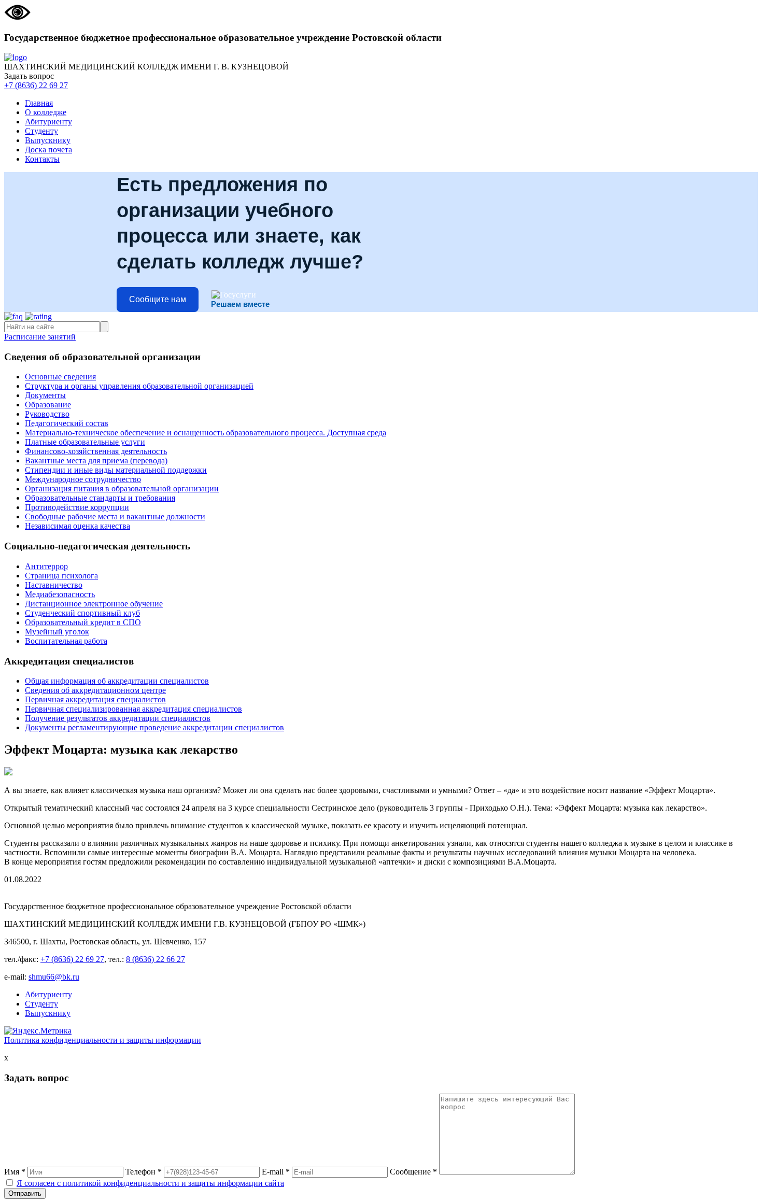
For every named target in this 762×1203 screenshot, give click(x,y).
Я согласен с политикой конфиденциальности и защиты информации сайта (150, 1183)
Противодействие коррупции (77, 507)
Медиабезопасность (60, 594)
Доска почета (48, 149)
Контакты (42, 158)
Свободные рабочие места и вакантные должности (115, 516)
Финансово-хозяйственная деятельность (96, 451)
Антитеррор (46, 566)
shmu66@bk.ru (54, 976)
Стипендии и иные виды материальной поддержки (116, 469)
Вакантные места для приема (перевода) (96, 460)
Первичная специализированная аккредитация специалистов (133, 708)
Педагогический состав (66, 423)
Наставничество (53, 585)
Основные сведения (60, 376)
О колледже (45, 112)
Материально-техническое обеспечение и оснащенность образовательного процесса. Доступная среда (205, 432)
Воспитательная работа (66, 640)
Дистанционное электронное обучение (94, 603)
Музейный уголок (57, 631)
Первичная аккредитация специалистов (95, 699)
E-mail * (276, 1171)
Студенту (41, 130)
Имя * (14, 1171)
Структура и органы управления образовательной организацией (139, 385)
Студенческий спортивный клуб (82, 612)
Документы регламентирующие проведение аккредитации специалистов (154, 727)
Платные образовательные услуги (85, 441)
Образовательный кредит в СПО (83, 622)
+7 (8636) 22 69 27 (36, 85)
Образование (48, 404)
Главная (39, 102)
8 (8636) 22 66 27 (155, 959)
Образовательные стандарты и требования (100, 497)
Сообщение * (413, 1171)
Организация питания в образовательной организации (122, 488)
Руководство (47, 413)
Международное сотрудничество (83, 479)
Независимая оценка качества (77, 525)
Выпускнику (47, 140)
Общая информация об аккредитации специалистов (117, 680)
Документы (45, 395)
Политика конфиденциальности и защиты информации (102, 1040)
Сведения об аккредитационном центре (95, 690)
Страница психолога (61, 575)
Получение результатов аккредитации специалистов (117, 718)
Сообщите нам (157, 299)
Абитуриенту (48, 121)
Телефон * (143, 1171)
